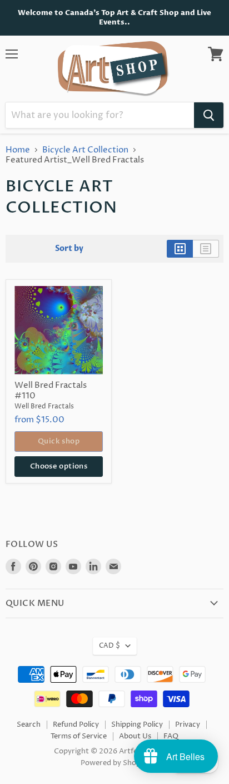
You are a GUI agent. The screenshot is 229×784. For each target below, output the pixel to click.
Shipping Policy (137, 724)
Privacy (187, 724)
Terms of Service (79, 736)
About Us (135, 736)
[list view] (206, 249)
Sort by (69, 248)
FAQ (170, 736)
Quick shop (58, 441)
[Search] (208, 115)
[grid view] (180, 249)
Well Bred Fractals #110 (50, 390)
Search (29, 724)
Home (18, 150)
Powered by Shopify (115, 763)
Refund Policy (76, 724)
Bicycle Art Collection (85, 150)
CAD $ (109, 645)
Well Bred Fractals (44, 406)
